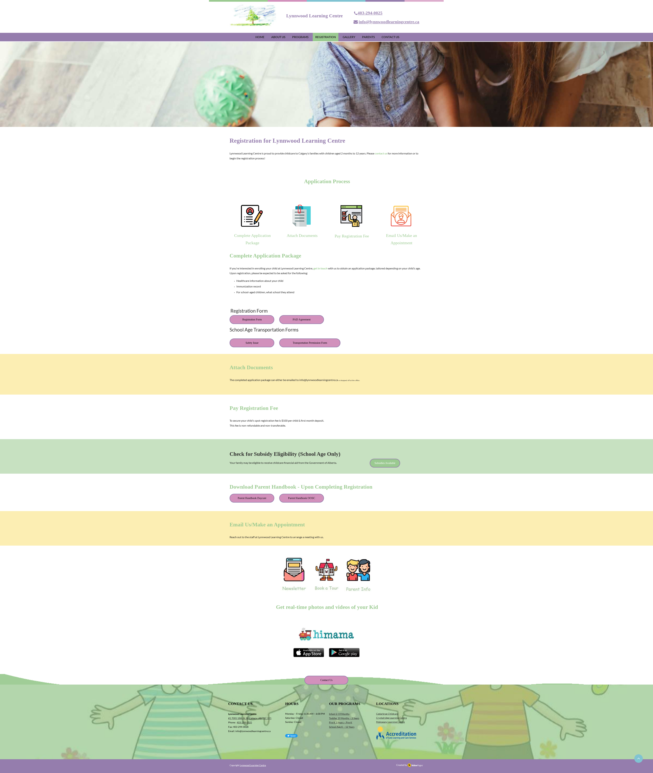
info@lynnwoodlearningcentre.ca (318, 379)
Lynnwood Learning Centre (253, 765)
